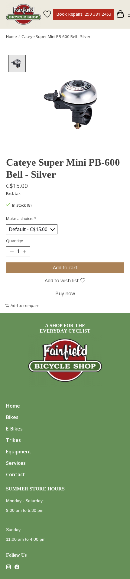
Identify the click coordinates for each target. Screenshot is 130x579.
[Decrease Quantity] (12, 251)
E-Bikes (14, 428)
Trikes (13, 440)
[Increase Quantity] (24, 251)
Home (11, 36)
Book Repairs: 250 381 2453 (83, 14)
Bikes (12, 417)
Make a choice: (21, 218)
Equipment (18, 451)
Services (16, 463)
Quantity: (14, 240)
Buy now (65, 293)
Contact (15, 474)
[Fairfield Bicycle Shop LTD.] (23, 14)
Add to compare (25, 305)
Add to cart (65, 267)
